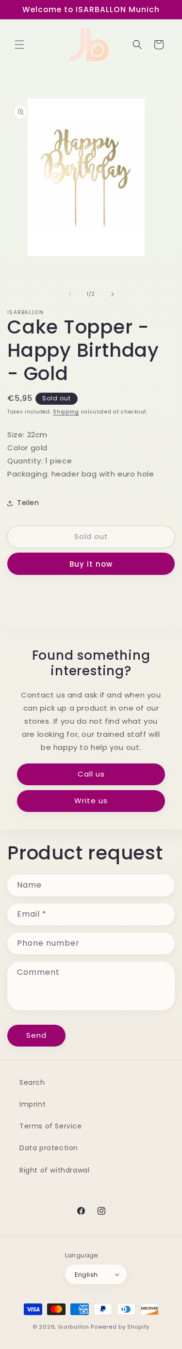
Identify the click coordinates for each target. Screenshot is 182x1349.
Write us (91, 800)
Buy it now (91, 564)
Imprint (32, 1104)
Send (36, 1035)
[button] (19, 44)
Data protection (48, 1148)
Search (32, 1082)
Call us (91, 774)
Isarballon (73, 1327)
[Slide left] (70, 294)
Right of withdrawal (54, 1170)
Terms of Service (50, 1126)
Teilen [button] (28, 503)
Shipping (66, 411)
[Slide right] (112, 294)
